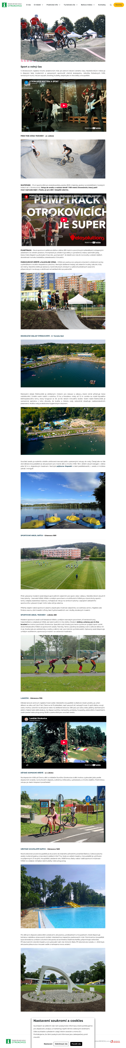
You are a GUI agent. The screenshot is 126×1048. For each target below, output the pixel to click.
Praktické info (52, 5)
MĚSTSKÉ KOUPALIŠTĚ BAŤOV (33, 849)
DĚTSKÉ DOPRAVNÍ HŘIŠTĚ (32, 773)
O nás (28, 5)
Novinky (118, 5)
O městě (37, 5)
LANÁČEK (25, 698)
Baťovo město (86, 5)
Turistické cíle (69, 5)
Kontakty (102, 5)
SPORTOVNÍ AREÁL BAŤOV (32, 535)
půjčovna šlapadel (64, 466)
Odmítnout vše (61, 1044)
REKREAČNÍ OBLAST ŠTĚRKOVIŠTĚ (35, 336)
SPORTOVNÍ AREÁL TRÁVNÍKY (33, 615)
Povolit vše (76, 1044)
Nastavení (48, 1044)
